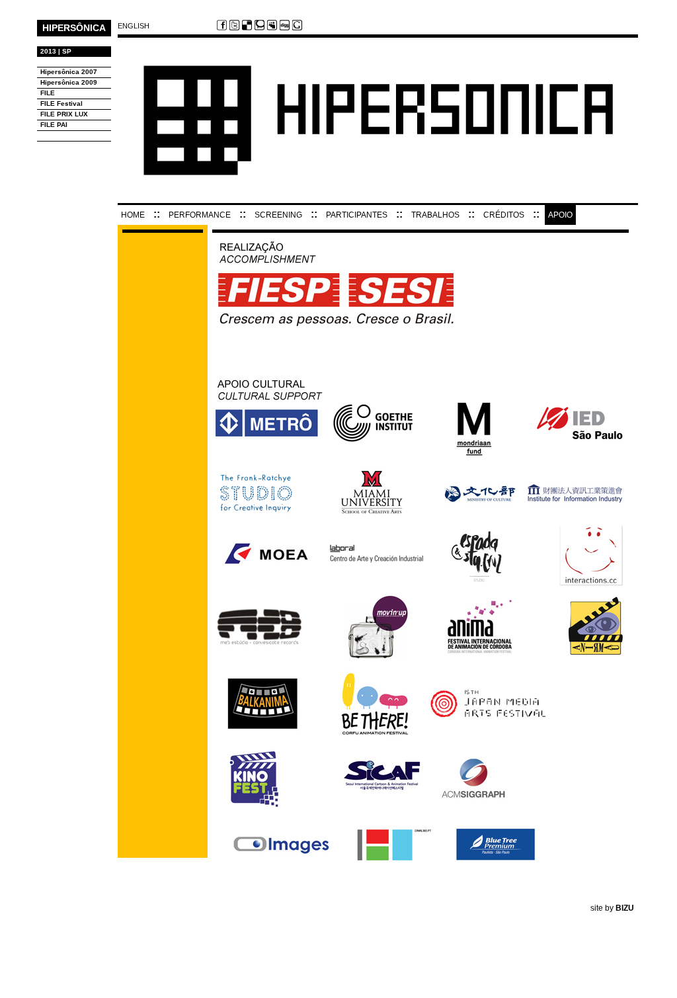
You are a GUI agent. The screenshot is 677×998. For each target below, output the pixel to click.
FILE (47, 93)
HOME (133, 215)
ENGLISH (133, 26)
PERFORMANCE (200, 215)
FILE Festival (61, 103)
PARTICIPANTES (356, 215)
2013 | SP (55, 51)
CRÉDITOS (503, 215)
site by (612, 908)
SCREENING (278, 215)
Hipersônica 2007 (68, 71)
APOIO (560, 215)
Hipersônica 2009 (68, 82)
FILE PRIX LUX (64, 114)
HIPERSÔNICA (74, 27)
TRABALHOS (435, 215)
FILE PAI (53, 124)
